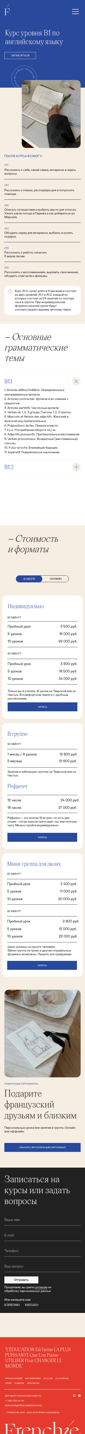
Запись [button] (42, 837)
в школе (29, 579)
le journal (62, 1378)
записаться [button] (20, 55)
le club (48, 1378)
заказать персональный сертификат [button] (42, 1147)
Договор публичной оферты (23, 1396)
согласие (40, 1287)
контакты (33, 1383)
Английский (33, 1378)
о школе (19, 1383)
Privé (8, 1383)
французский (13, 1378)
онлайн (56, 579)
